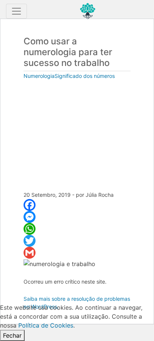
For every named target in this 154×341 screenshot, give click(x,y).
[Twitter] (77, 241)
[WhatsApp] (77, 229)
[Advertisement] (77, 136)
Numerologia (39, 76)
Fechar (12, 335)
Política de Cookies (45, 325)
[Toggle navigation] (16, 11)
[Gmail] (77, 253)
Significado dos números (85, 76)
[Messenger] (77, 217)
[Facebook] (77, 205)
